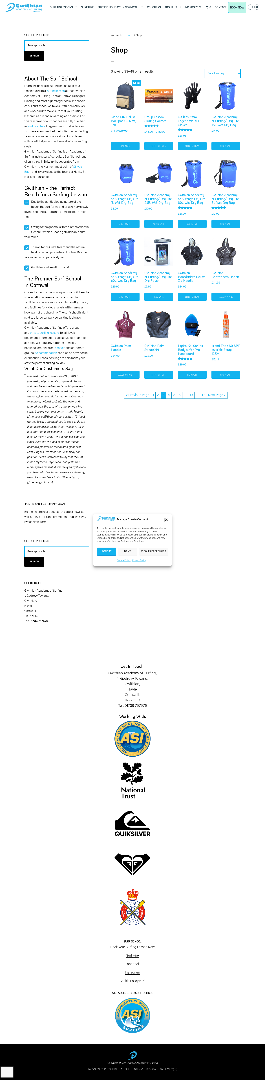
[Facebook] (250, 7)
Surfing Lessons (61, 7)
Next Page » (217, 395)
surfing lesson (56, 91)
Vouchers (154, 7)
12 (203, 395)
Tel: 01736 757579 (132, 706)
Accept (106, 551)
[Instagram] (256, 7)
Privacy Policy (139, 560)
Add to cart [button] (225, 145)
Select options (159, 145)
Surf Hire (87, 7)
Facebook (132, 964)
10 (191, 395)
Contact (220, 7)
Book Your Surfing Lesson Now (132, 947)
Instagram (132, 972)
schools (60, 348)
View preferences (153, 551)
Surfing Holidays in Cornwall (118, 7)
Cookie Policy (124, 560)
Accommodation (46, 353)
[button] (166, 520)
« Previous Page (137, 395)
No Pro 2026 (193, 7)
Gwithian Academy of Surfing (142, 1063)
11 (197, 395)
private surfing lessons (44, 333)
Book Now (237, 7)
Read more (125, 145)
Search (34, 56)
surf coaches (36, 126)
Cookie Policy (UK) (132, 981)
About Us (170, 7)
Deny (127, 551)
